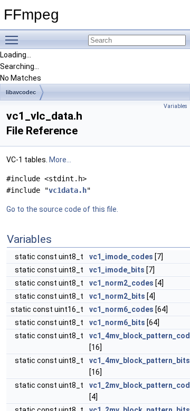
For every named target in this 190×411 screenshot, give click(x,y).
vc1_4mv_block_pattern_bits (139, 360)
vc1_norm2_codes (121, 283)
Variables (175, 106)
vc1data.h (68, 190)
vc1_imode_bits (117, 270)
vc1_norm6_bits (117, 322)
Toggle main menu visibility (13, 39)
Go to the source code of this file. (62, 209)
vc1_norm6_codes (121, 309)
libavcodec (21, 92)
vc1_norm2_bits (117, 296)
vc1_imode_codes (121, 256)
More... (60, 159)
